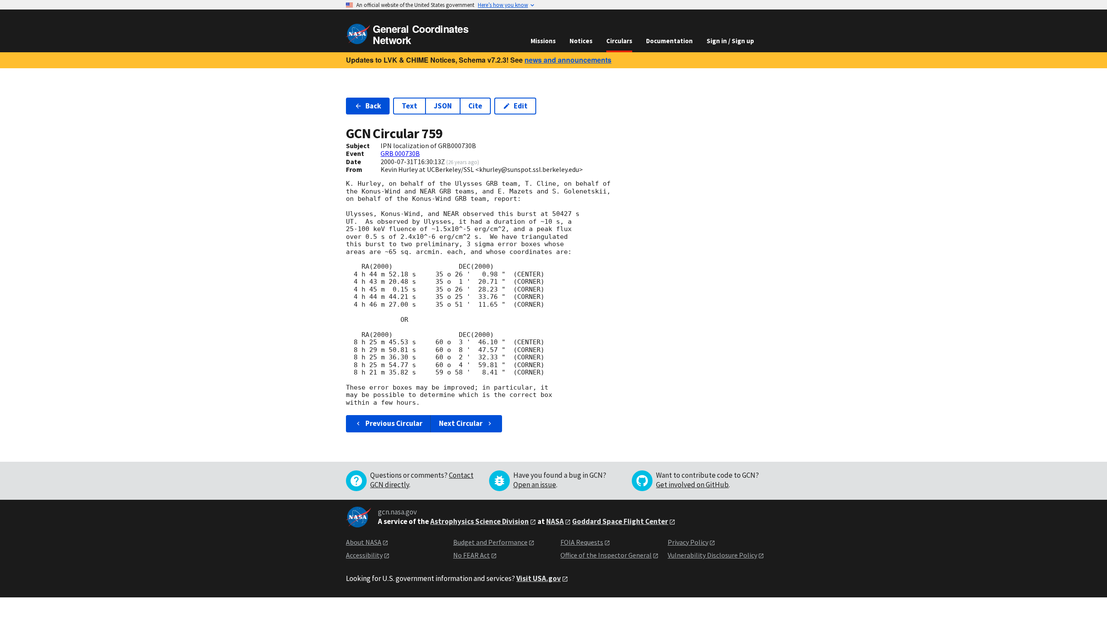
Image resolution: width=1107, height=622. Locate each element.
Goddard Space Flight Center (620, 521)
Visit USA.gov (538, 578)
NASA (555, 521)
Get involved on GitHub (692, 484)
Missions (543, 41)
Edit (521, 106)
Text (409, 106)
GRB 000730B (400, 153)
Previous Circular (393, 423)
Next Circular (461, 423)
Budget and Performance (490, 542)
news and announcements (568, 60)
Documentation (669, 41)
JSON (443, 106)
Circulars (619, 41)
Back (373, 106)
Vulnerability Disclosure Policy (712, 555)
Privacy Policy (688, 542)
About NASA (363, 542)
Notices (580, 41)
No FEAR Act (471, 555)
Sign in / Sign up (730, 41)
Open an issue (534, 484)
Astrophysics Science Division (479, 521)
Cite (475, 106)
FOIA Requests (581, 542)
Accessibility (364, 555)
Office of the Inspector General (606, 555)
